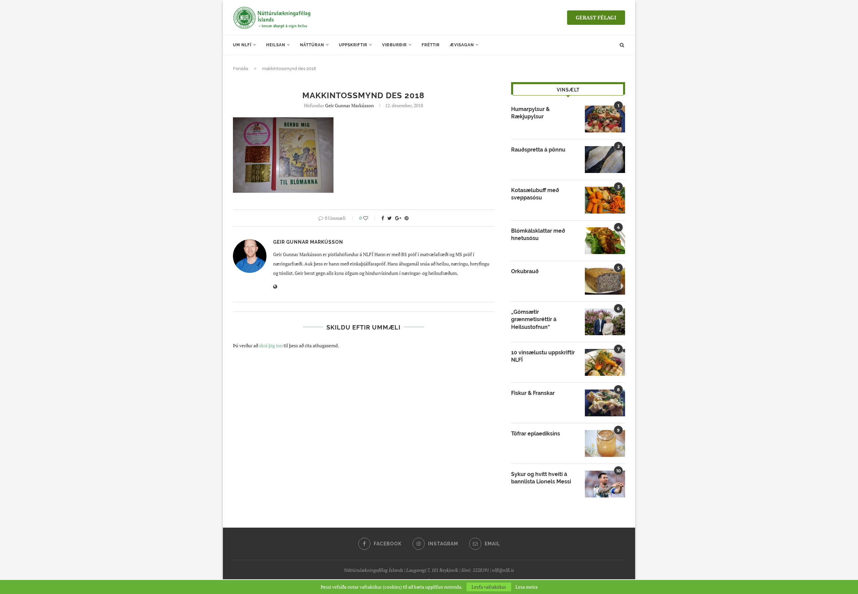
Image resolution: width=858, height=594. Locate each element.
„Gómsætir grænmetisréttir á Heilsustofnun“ (533, 319)
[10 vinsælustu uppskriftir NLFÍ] (605, 362)
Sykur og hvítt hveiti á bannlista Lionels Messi (541, 478)
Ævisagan (462, 45)
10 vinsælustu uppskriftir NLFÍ (543, 356)
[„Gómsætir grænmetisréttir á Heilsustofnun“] (605, 321)
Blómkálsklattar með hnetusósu (538, 234)
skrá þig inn (271, 345)
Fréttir (431, 45)
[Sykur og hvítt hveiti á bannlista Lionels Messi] (605, 484)
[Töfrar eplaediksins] (605, 443)
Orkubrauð (525, 271)
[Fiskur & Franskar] (605, 403)
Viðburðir (394, 45)
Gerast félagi (596, 17)
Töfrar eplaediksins (535, 433)
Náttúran (312, 45)
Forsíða (240, 68)
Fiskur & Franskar (533, 393)
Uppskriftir (353, 45)
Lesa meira (526, 587)
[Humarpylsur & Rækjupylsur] (605, 119)
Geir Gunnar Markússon (349, 105)
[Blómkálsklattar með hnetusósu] (605, 240)
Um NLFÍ (242, 45)
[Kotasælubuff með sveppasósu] (605, 200)
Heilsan (275, 45)
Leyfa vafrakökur (489, 587)
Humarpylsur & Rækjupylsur (530, 113)
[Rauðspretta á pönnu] (605, 159)
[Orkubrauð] (605, 281)
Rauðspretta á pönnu (538, 149)
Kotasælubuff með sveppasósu (535, 194)
